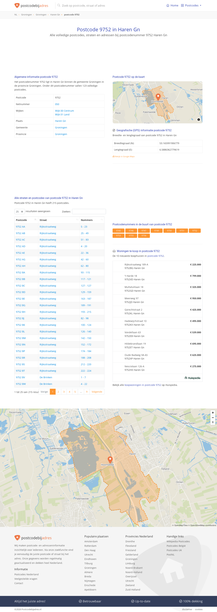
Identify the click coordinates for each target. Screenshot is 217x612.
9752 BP (20, 351)
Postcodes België (176, 545)
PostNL (170, 554)
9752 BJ (20, 318)
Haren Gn (60, 120)
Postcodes (191, 5)
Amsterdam (91, 541)
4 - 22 (84, 384)
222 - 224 (86, 370)
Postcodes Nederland (26, 574)
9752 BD (20, 292)
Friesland (130, 550)
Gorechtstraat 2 (133, 309)
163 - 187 (86, 298)
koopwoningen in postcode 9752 (143, 385)
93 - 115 (85, 272)
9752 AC (20, 239)
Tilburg (88, 563)
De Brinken (46, 377)
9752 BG (20, 305)
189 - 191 (86, 305)
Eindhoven (90, 559)
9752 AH (20, 265)
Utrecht (88, 554)
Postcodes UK (174, 550)
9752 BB (20, 279)
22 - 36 (84, 252)
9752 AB (20, 233)
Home (174, 5)
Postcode (21, 220)
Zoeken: (66, 211)
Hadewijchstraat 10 (135, 321)
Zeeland (130, 585)
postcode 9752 (155, 255)
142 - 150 (86, 338)
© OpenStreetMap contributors (202, 525)
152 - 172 (86, 344)
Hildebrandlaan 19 (135, 343)
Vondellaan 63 (133, 332)
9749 (156, 230)
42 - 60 (84, 259)
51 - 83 (84, 239)
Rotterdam (90, 545)
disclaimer (187, 609)
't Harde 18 (131, 275)
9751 (182, 230)
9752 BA (20, 272)
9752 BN (20, 344)
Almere (88, 572)
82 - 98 (84, 318)
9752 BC (20, 285)
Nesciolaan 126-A (134, 366)
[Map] (157, 102)
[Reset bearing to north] (212, 422)
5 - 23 (84, 226)
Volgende (97, 391)
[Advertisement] (108, 52)
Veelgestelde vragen (25, 578)
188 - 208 (86, 357)
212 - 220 (86, 364)
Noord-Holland (133, 572)
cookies (199, 609)
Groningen (61, 127)
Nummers (87, 220)
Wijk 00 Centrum (64, 110)
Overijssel (131, 576)
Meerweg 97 (132, 298)
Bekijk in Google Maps (125, 156)
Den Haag (89, 550)
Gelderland (131, 554)
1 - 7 (83, 377)
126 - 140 (86, 331)
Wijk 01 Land (62, 114)
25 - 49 (84, 233)
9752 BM (21, 338)
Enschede (89, 585)
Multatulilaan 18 (134, 287)
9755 (131, 235)
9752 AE (20, 252)
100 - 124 (86, 324)
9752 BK (20, 324)
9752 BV (20, 377)
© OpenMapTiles (180, 525)
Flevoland (130, 545)
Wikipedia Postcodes (178, 541)
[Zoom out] (212, 417)
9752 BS (20, 364)
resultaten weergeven (37, 211)
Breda (87, 576)
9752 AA (20, 226)
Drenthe (130, 541)
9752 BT (20, 370)
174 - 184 (86, 351)
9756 (144, 235)
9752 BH (20, 311)
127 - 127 (86, 285)
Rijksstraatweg (48, 226)
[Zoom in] (212, 412)
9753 (118, 235)
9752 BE (20, 298)
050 (57, 104)
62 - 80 (84, 265)
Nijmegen (89, 580)
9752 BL (20, 331)
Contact (18, 583)
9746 (131, 230)
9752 (194, 230)
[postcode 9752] (33, 5)
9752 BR (20, 357)
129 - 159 (86, 292)
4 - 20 (84, 246)
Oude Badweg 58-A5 (136, 355)
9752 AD (20, 246)
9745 (118, 230)
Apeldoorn (90, 589)
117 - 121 (86, 279)
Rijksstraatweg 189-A (136, 264)
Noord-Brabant (134, 567)
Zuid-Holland (132, 589)
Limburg (130, 563)
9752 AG (20, 259)
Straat (43, 220)
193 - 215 (86, 311)
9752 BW (21, 384)
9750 (169, 230)
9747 (144, 230)
